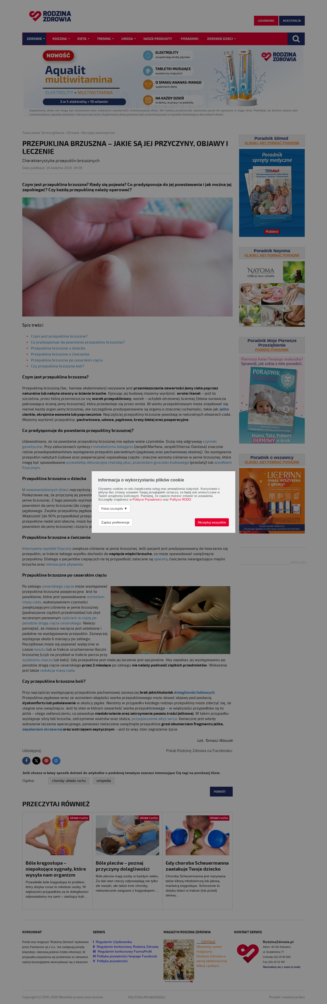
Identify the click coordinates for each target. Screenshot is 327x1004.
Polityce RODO (180, 499)
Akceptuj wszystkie (212, 522)
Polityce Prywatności (147, 499)
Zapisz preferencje (115, 522)
